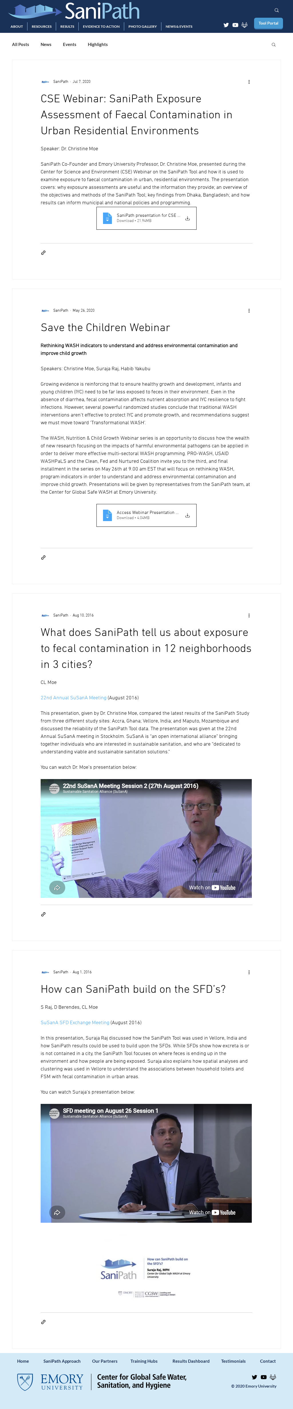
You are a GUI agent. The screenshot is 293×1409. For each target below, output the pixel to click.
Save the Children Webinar (105, 328)
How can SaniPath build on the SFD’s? (133, 990)
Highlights (98, 44)
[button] (16, 26)
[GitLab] (244, 25)
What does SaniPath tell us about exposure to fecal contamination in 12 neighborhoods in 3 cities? (146, 649)
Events (69, 44)
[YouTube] (235, 25)
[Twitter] (226, 25)
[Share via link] (43, 252)
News (46, 44)
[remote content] (146, 839)
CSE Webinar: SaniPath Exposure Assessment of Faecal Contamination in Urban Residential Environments (137, 115)
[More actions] (249, 81)
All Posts (20, 44)
